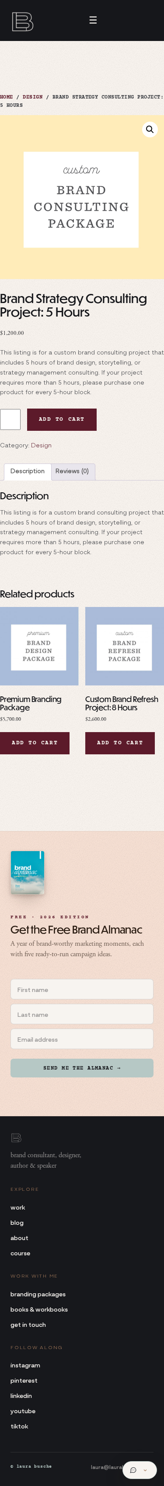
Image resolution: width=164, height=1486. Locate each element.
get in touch (28, 1324)
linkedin (21, 1395)
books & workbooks (39, 1308)
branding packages (38, 1293)
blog (17, 1222)
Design (32, 97)
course (20, 1252)
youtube (22, 1410)
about (19, 1237)
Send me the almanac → (82, 1068)
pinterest (24, 1379)
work (17, 1206)
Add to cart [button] (35, 743)
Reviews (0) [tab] (72, 472)
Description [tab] (27, 472)
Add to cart (62, 419)
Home (6, 97)
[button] (150, 129)
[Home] (21, 20)
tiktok (19, 1425)
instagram (25, 1364)
